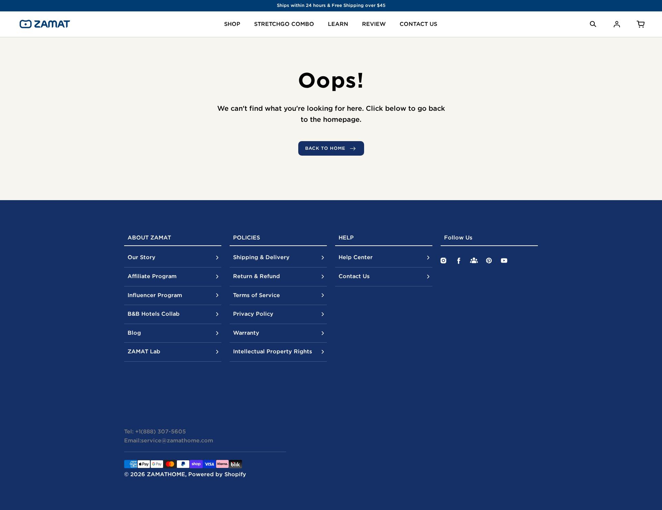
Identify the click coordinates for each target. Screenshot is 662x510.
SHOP (232, 24)
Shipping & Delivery (261, 257)
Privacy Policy (253, 314)
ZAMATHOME (166, 474)
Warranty (246, 333)
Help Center (356, 257)
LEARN (338, 24)
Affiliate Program (152, 276)
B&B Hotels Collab (154, 314)
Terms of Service (256, 295)
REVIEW (374, 24)
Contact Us (354, 276)
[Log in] (617, 24)
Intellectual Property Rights (272, 351)
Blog (134, 333)
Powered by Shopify (217, 474)
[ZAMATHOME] (44, 24)
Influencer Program (155, 295)
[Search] (593, 24)
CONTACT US (418, 24)
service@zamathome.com (177, 440)
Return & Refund (256, 276)
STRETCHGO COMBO (284, 24)
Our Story (142, 257)
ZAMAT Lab (144, 351)
